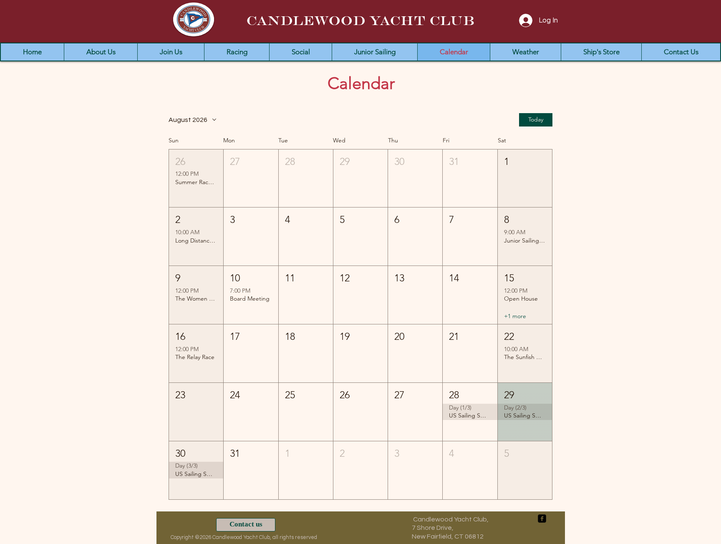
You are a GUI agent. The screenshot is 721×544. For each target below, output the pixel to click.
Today (535, 119)
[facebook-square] (542, 518)
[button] (196, 178)
